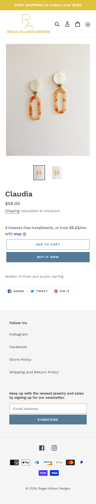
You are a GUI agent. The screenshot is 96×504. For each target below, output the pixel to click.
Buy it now (48, 257)
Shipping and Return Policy (34, 372)
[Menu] (88, 24)
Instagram (18, 334)
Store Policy (20, 359)
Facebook (18, 347)
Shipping (12, 211)
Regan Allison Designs (54, 488)
